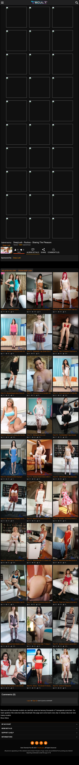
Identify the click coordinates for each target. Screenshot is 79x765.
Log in (29, 700)
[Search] (76, 2)
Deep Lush (6, 245)
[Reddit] (45, 743)
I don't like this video (21, 249)
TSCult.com (40, 747)
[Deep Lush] (6, 250)
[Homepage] (39, 2)
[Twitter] (32, 743)
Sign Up (35, 700)
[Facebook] (41, 743)
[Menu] (2, 2)
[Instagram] (36, 743)
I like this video (15, 249)
